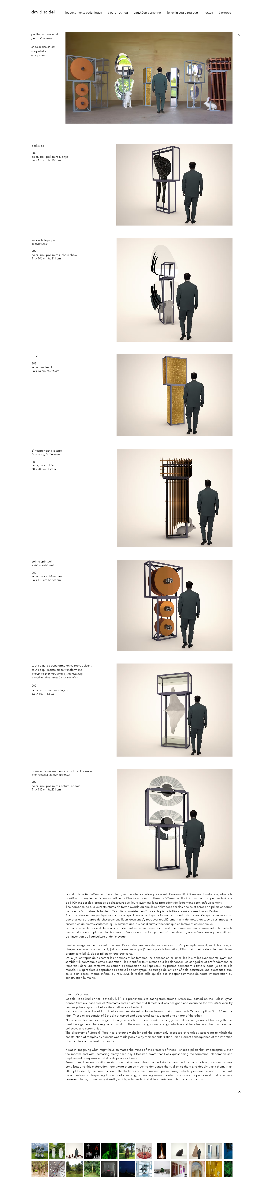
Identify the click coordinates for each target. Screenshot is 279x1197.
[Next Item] (227, 1151)
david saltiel (43, 12)
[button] (208, 12)
